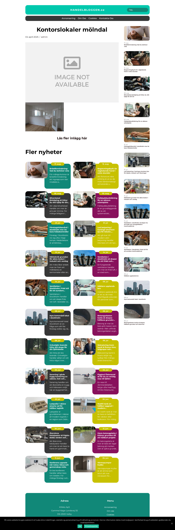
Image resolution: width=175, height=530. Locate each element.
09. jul (105, 281)
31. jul (57, 223)
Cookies (93, 18)
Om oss (82, 18)
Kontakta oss (106, 18)
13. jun (105, 428)
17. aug (57, 164)
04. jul (57, 370)
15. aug (105, 164)
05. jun (105, 458)
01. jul (57, 399)
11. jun (57, 458)
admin (44, 37)
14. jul (105, 252)
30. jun (105, 399)
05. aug (57, 193)
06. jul (105, 311)
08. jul (57, 311)
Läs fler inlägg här (72, 138)
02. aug (105, 193)
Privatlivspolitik (91, 526)
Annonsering (68, 18)
